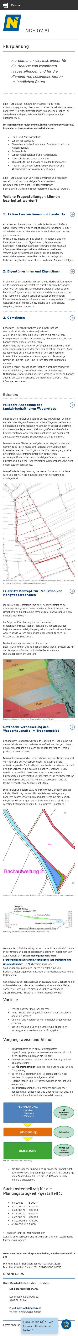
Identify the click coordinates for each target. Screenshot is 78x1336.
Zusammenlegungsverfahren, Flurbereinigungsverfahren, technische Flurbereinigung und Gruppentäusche (37, 960)
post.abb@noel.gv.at (29, 1308)
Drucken (16, 5)
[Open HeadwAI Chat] (66, 1324)
